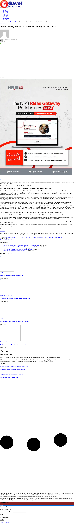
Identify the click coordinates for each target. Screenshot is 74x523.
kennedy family (43, 237)
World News (3, 23)
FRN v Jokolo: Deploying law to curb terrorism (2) (14, 250)
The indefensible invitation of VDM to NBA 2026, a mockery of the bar (19, 246)
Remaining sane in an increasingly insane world (11, 275)
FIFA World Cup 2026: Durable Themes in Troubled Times (14, 321)
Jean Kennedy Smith (10, 237)
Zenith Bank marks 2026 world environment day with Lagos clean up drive (18, 344)
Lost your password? (5, 522)
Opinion (2, 272)
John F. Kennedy (25, 237)
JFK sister (19, 237)
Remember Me (5, 517)
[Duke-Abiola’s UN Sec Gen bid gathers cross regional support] (12, 294)
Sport (5, 318)
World (60, 237)
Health (5, 341)
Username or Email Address (6, 511)
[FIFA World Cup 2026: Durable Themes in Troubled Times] (12, 317)
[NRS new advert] (36, 174)
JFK (16, 237)
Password (2, 514)
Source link (2, 231)
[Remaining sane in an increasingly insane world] (7, 271)
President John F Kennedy (53, 237)
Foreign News (3, 295)
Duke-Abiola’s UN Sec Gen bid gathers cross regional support (15, 298)
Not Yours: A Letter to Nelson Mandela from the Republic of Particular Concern (21, 245)
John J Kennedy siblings (34, 237)
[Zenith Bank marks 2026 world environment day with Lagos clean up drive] (10, 340)
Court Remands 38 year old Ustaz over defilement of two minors (17, 249)
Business (2, 341)
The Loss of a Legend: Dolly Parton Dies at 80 (13, 248)
